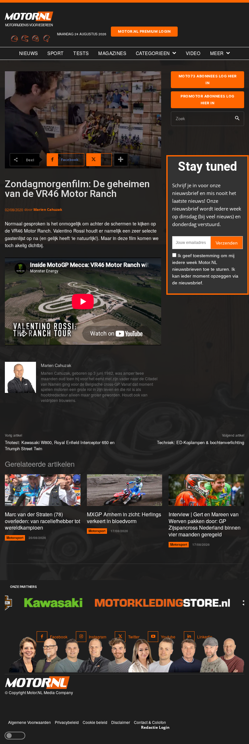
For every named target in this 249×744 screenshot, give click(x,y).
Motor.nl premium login (144, 31)
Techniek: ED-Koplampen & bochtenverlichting (200, 442)
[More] (121, 159)
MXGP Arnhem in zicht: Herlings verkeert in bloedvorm (124, 517)
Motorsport (14, 537)
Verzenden (227, 243)
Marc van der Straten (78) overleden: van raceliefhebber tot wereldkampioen (42, 521)
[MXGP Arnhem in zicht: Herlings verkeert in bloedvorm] (124, 490)
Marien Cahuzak (47, 209)
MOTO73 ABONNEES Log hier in (208, 79)
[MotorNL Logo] (37, 682)
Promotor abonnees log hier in (207, 99)
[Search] (237, 118)
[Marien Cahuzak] (20, 383)
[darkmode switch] (15, 735)
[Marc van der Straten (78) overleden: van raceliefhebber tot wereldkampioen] (42, 490)
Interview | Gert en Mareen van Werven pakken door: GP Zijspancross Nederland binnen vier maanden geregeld (205, 524)
